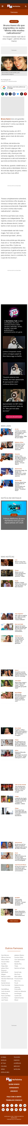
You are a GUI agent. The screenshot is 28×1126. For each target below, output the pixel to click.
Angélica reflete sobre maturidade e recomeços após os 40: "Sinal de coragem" (21, 732)
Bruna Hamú (6, 119)
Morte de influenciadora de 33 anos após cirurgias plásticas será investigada (20, 857)
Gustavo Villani (18, 957)
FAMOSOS (17, 1060)
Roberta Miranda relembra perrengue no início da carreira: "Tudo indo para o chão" (21, 754)
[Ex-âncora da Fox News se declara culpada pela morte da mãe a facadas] (7, 845)
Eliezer (16, 1000)
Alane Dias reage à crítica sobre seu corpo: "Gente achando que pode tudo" (20, 685)
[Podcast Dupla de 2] (16, 1109)
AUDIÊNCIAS (17, 1063)
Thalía (16, 966)
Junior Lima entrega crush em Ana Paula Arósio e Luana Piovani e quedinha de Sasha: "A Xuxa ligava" (21, 460)
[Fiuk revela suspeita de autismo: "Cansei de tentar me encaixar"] (7, 900)
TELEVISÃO (17, 1057)
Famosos (14, 12)
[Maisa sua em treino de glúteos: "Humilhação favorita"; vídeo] (7, 573)
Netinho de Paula (19, 968)
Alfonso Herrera (6, 957)
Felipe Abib (4, 966)
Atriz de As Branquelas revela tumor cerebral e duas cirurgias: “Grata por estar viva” (20, 697)
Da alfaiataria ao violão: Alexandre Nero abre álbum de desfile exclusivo (21, 744)
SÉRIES (3, 1069)
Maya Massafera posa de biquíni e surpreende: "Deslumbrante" (20, 913)
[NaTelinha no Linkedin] (11, 1109)
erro (25, 93)
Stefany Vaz (4, 993)
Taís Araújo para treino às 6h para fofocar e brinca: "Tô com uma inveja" (20, 789)
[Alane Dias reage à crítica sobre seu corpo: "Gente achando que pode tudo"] (7, 683)
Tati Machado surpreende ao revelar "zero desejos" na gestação (19, 640)
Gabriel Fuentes (19, 998)
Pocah (16, 983)
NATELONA (17, 1069)
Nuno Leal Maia (5, 995)
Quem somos (14, 1084)
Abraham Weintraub (7, 979)
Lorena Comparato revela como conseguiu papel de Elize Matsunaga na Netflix (12, 353)
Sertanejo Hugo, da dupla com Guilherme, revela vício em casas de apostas (21, 473)
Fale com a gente (14, 1097)
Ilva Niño (3, 964)
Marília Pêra (17, 964)
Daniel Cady (17, 972)
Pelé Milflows (5, 989)
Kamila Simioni (5, 983)
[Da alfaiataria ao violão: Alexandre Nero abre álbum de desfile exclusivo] (7, 742)
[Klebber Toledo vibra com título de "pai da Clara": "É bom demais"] (7, 583)
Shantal (3, 981)
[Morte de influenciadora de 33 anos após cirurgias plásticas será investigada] (7, 855)
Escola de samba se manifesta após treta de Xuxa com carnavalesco (21, 869)
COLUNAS (4, 1066)
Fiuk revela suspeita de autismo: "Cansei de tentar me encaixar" (20, 902)
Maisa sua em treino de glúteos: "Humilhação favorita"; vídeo (20, 574)
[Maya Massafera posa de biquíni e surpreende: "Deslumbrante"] (7, 912)
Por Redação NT (6, 80)
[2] (7, 445)
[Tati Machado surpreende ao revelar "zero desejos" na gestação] (7, 638)
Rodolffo (17, 962)
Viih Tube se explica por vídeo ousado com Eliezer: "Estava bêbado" (21, 617)
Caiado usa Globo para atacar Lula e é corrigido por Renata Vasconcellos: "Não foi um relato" (21, 434)
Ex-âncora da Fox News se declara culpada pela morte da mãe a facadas (21, 846)
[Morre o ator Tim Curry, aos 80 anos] (7, 562)
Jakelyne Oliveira (19, 955)
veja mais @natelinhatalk (14, 417)
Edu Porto (17, 974)
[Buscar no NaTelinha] (25, 6)
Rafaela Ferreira (19, 985)
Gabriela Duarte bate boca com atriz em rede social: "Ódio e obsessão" (20, 446)
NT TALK (3, 1063)
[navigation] (2, 6)
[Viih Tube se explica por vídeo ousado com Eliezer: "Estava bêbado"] (7, 616)
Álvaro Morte (5, 959)
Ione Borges (17, 993)
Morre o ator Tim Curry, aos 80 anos (20, 562)
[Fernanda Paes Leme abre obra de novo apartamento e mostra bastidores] (7, 811)
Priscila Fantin (18, 979)
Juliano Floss (5, 968)
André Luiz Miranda (20, 991)
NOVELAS (3, 1060)
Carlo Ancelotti (5, 991)
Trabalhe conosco (14, 1100)
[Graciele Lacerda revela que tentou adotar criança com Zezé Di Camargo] (7, 672)
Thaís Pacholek (5, 985)
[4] (7, 471)
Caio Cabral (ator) (19, 959)
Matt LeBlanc (18, 976)
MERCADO (17, 1066)
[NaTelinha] (13, 6)
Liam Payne (4, 1000)
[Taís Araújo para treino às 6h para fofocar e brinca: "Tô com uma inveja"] (7, 787)
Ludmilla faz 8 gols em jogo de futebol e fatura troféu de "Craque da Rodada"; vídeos (20, 801)
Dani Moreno (5, 955)
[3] (7, 456)
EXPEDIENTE (14, 1088)
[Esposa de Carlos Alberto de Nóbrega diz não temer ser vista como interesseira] (7, 626)
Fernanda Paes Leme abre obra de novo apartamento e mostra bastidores (21, 812)
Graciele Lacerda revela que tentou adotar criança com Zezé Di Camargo (21, 674)
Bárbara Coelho (5, 976)
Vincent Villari (5, 962)
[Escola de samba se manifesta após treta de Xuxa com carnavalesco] (7, 867)
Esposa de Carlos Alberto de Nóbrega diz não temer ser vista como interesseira (21, 628)
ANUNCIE (14, 1091)
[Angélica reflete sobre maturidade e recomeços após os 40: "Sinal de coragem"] (7, 730)
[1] (7, 431)
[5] (7, 483)
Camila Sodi (17, 995)
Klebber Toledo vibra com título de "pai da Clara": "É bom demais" (21, 585)
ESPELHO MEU (5, 1072)
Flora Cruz (17, 981)
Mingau (3, 974)
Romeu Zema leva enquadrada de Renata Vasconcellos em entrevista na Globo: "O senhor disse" (20, 486)
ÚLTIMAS (3, 1057)
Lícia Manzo (4, 998)
